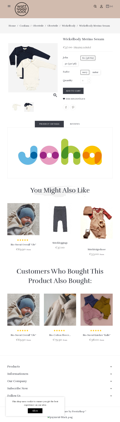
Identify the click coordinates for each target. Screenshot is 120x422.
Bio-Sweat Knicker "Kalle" (96, 335)
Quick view (23, 228)
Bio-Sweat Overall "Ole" (23, 244)
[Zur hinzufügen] (31, 228)
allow (35, 410)
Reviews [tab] (75, 124)
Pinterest (73, 107)
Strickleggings (60, 242)
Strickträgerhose (97, 249)
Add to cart (73, 91)
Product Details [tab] (49, 124)
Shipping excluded (82, 47)
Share (66, 107)
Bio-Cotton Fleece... (60, 335)
